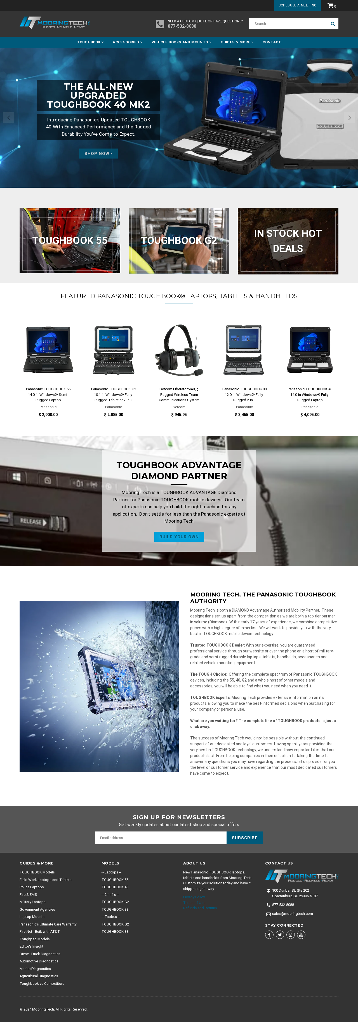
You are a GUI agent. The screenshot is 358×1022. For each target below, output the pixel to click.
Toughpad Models (35, 939)
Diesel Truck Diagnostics (40, 954)
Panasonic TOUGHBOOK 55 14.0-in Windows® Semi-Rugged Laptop (48, 394)
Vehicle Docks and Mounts (180, 42)
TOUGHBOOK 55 (115, 880)
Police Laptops (32, 887)
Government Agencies (37, 909)
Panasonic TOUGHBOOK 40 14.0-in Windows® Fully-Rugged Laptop (310, 394)
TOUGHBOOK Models (37, 872)
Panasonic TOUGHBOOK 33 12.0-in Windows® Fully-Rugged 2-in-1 (244, 394)
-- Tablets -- (111, 917)
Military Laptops (33, 902)
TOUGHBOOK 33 (115, 909)
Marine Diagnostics (35, 969)
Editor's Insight (31, 946)
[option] (179, 118)
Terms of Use (194, 903)
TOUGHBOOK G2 (115, 902)
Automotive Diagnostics (39, 961)
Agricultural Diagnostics (39, 976)
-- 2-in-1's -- (110, 894)
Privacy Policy (194, 897)
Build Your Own (179, 536)
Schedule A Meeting (298, 5)
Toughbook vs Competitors (42, 983)
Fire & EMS (28, 894)
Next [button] (349, 117)
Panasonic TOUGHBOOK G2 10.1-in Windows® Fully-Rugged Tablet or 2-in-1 (113, 394)
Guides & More (236, 42)
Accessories (126, 42)
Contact (272, 42)
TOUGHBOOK (89, 42)
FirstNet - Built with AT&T (40, 931)
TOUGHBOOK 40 (115, 887)
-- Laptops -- (111, 872)
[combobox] (288, 23)
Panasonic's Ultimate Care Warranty (48, 924)
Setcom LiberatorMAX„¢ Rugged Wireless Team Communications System (179, 394)
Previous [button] (8, 117)
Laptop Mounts (32, 917)
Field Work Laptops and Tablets (46, 880)
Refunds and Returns (200, 908)
